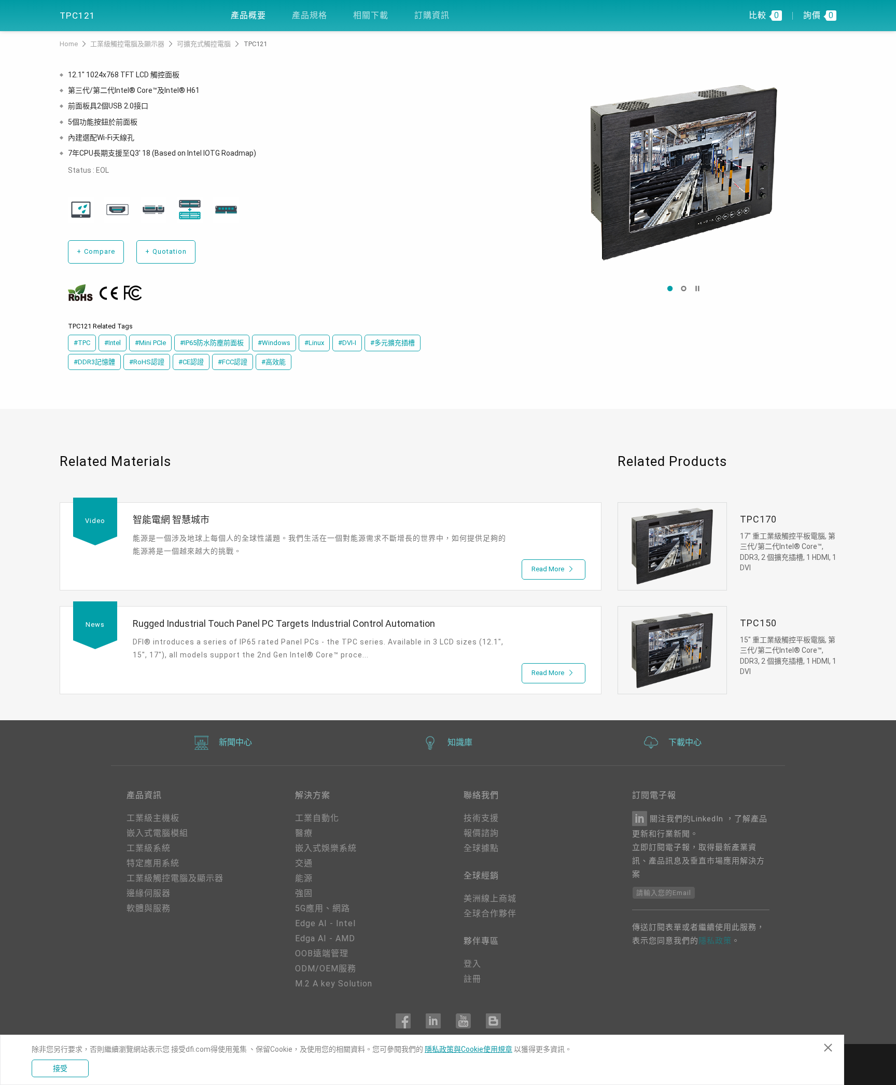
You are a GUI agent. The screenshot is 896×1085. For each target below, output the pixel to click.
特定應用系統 (153, 863)
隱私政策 (715, 940)
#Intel (112, 343)
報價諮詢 (481, 833)
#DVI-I (347, 343)
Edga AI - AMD (325, 938)
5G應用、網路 (322, 908)
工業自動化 (317, 818)
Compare (96, 251)
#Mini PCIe (150, 343)
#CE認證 (191, 362)
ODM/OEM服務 (325, 968)
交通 (304, 863)
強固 (304, 893)
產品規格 (309, 15)
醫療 (304, 833)
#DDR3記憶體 (94, 362)
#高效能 (273, 362)
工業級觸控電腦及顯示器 (128, 44)
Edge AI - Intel (325, 923)
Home (69, 44)
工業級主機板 (153, 818)
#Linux (314, 343)
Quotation (166, 251)
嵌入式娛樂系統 (326, 848)
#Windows (274, 343)
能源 (304, 878)
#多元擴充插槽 (392, 343)
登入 (472, 964)
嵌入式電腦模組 (157, 833)
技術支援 (481, 818)
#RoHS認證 (146, 362)
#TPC (82, 343)
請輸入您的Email (663, 893)
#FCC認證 (232, 362)
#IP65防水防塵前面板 (212, 343)
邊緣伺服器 (149, 893)
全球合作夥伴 (490, 913)
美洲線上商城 (490, 898)
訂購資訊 (432, 15)
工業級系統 (149, 848)
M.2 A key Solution (333, 983)
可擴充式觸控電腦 (204, 44)
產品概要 (248, 15)
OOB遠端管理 (321, 953)
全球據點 (481, 848)
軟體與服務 (149, 908)
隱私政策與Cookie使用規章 (468, 1049)
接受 (60, 1068)
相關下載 (370, 15)
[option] (683, 172)
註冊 (472, 979)
